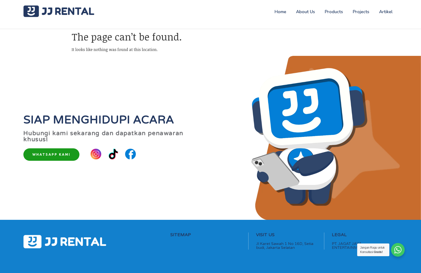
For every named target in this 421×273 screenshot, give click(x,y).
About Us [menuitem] (305, 12)
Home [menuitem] (280, 12)
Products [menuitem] (334, 12)
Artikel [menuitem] (386, 12)
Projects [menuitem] (361, 12)
